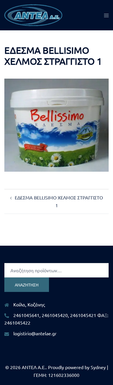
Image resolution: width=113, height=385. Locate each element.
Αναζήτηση (27, 284)
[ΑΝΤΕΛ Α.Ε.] (33, 14)
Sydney (98, 367)
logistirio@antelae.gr (35, 333)
